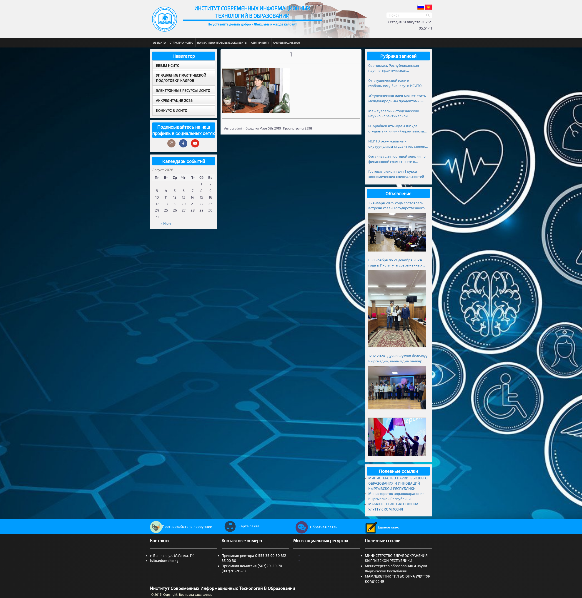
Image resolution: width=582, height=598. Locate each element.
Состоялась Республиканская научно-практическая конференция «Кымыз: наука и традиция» (395, 68)
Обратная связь (323, 527)
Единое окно (388, 527)
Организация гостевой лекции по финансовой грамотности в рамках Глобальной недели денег (397, 159)
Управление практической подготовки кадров (181, 77)
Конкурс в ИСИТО (171, 110)
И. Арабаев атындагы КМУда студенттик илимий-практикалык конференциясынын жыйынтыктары (397, 129)
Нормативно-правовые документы (222, 42)
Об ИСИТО (159, 42)
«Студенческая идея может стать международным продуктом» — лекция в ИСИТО (397, 98)
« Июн (166, 223)
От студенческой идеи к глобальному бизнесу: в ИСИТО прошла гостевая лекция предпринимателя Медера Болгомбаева (395, 83)
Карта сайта (248, 526)
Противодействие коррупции (187, 526)
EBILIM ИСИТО (168, 65)
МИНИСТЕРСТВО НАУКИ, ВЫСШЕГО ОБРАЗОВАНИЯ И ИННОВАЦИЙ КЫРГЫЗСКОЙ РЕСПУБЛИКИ (398, 483)
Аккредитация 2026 (286, 42)
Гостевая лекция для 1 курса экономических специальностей (396, 174)
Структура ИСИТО (181, 42)
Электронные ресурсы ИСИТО (183, 90)
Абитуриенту (260, 42)
